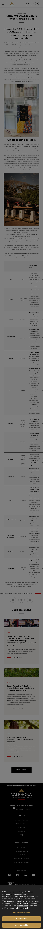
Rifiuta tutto (21, 919)
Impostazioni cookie (21, 912)
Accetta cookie (21, 925)
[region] (21, 907)
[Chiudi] (40, 888)
